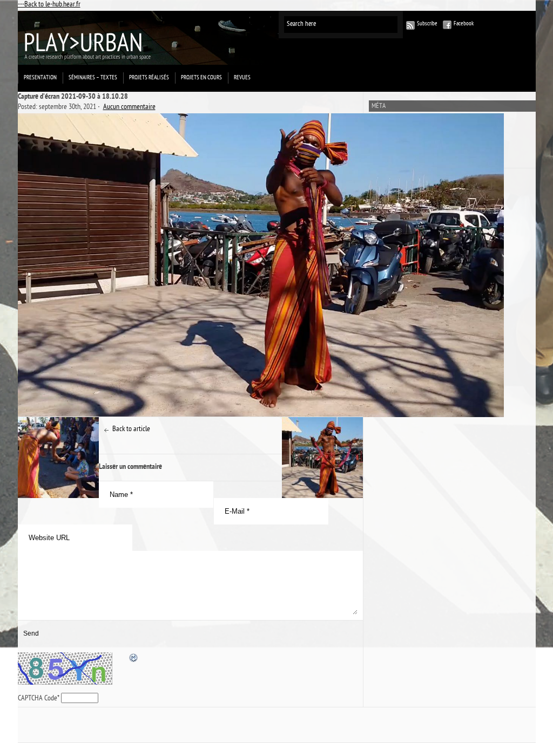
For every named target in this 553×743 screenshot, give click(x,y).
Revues (242, 77)
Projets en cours (201, 77)
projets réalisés (149, 77)
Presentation (40, 77)
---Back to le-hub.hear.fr (49, 5)
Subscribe (427, 24)
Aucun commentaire (129, 107)
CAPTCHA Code (37, 699)
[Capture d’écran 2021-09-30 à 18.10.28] (190, 265)
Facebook (464, 24)
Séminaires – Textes (93, 77)
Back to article (131, 429)
